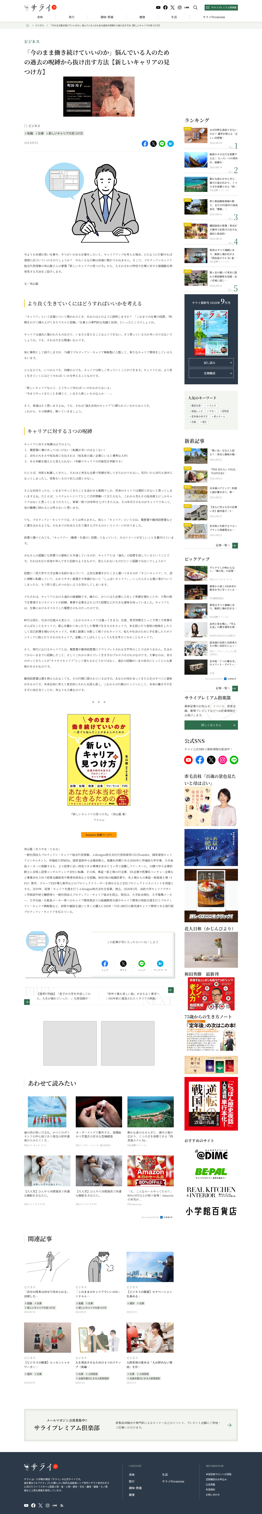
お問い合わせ (213, 1494)
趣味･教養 (107, 17)
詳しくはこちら (211, 725)
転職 (30, 133)
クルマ (212, 405)
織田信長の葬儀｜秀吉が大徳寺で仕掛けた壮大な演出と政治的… (223, 229)
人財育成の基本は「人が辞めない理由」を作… (149, 1364)
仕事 (41, 133)
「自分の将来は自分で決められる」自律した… (47, 1294)
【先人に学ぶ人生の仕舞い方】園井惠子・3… (223, 509)
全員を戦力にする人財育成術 (94, 1378)
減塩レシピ (197, 411)
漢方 (204, 421)
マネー (212, 411)
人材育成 (92, 1374)
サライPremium (173, 1481)
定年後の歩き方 (199, 416)
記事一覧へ (223, 545)
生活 (174, 17)
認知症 (225, 411)
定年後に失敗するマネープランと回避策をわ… (223, 528)
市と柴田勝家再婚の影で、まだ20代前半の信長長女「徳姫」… (224, 205)
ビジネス (39, 25)
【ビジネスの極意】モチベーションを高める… (149, 1294)
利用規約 (210, 1489)
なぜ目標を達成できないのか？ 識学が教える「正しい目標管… (224, 134)
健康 (142, 17)
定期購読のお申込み (216, 1479)
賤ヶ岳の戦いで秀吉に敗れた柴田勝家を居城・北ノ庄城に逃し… (223, 276)
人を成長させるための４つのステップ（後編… (98, 1364)
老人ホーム (219, 416)
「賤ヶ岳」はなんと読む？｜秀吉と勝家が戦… (223, 452)
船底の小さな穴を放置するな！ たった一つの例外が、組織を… (224, 158)
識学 (132, 1303)
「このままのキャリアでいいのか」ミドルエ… (98, 1294)
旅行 (72, 17)
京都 (193, 421)
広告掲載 (210, 1484)
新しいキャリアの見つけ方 (66, 133)
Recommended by (151, 1217)
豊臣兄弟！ (197, 405)
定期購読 (209, 373)
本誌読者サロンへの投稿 (218, 1474)
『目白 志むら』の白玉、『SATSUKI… (224, 471)
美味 (40, 17)
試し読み (209, 363)
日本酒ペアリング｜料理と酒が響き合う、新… (223, 490)
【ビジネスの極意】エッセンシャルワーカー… (47, 1364)
